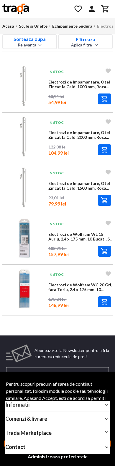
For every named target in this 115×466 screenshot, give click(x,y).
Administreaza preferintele (58, 456)
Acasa (8, 26)
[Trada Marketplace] (34, 9)
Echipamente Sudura (72, 26)
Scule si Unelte (33, 26)
